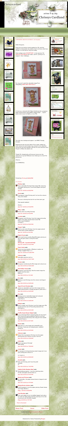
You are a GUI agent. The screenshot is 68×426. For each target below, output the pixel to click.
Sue (19, 294)
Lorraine (20, 216)
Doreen (20, 262)
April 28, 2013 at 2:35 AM (25, 300)
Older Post (44, 408)
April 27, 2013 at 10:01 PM (26, 244)
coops (19, 349)
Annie (19, 193)
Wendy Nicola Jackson (24, 385)
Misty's (20, 303)
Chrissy (57, 39)
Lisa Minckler (21, 393)
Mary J (20, 209)
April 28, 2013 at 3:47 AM (25, 320)
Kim (19, 278)
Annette (20, 360)
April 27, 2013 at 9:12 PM (25, 213)
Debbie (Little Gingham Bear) (26, 369)
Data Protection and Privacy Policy (57, 137)
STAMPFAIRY (30, 53)
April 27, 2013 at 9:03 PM (25, 206)
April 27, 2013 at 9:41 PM (25, 232)
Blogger (43, 418)
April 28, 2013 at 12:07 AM (26, 259)
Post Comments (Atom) (35, 411)
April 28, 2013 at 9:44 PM (25, 374)
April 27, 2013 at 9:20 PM (25, 224)
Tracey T (20, 227)
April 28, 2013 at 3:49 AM (25, 330)
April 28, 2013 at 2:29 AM (25, 291)
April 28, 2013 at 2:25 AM (25, 283)
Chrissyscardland (12, 4)
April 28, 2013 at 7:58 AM (25, 346)
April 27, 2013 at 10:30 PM (26, 252)
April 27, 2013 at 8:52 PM (25, 190)
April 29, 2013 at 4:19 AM (25, 382)
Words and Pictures (23, 377)
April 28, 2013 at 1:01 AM (25, 275)
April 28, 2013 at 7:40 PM (25, 366)
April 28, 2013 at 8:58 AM (25, 357)
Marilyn (20, 184)
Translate (58, 90)
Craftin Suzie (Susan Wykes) (26, 313)
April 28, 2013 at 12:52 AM (26, 265)
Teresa (19, 323)
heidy (19, 341)
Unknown (20, 255)
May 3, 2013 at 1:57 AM (25, 400)
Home (32, 408)
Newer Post (19, 408)
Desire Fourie (21, 235)
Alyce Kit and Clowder (24, 286)
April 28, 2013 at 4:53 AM (25, 338)
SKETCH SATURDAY (21, 54)
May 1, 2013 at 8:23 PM (25, 390)
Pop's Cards (21, 247)
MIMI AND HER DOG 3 (28, 84)
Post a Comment (21, 402)
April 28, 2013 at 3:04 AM (25, 310)
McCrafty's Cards (23, 268)
